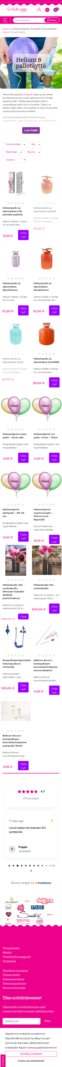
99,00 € (39, 383)
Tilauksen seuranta (15, 970)
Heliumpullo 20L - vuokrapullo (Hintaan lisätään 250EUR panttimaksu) (14, 591)
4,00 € (39, 458)
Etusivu (7, 28)
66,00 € (8, 379)
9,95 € (7, 767)
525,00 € (7, 688)
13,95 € (8, 235)
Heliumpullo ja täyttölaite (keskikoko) (11, 286)
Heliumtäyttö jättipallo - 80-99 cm (13, 512)
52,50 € (7, 311)
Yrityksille (9, 961)
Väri (33, 144)
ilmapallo (28, 94)
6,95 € (38, 691)
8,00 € (39, 540)
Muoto (31, 152)
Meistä (7, 952)
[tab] (9, 866)
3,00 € (8, 458)
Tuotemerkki (13, 144)
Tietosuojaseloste (14, 983)
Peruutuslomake (14, 988)
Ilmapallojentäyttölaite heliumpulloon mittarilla (17, 663)
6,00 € (8, 537)
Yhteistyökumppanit (17, 957)
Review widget (20, 883)
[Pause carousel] (31, 871)
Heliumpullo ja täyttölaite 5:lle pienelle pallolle (13, 211)
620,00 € (39, 609)
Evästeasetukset (13, 979)
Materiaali (11, 152)
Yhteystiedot (11, 948)
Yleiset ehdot (11, 975)
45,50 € (38, 228)
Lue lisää (31, 130)
